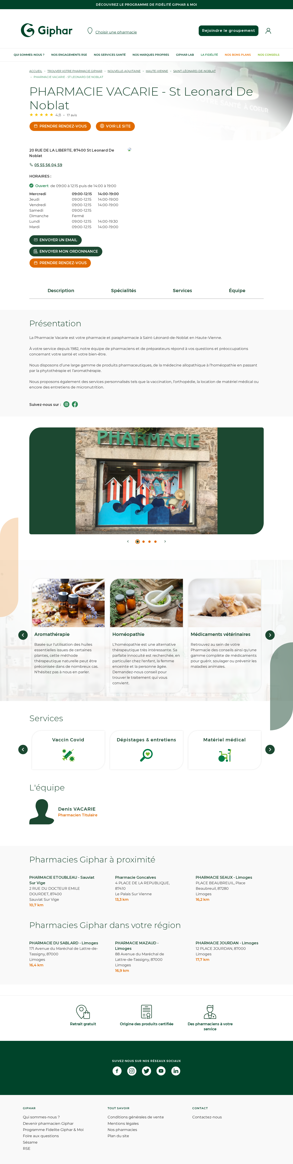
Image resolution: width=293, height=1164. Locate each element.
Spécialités (123, 290)
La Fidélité (209, 54)
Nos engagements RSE (69, 54)
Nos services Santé (110, 54)
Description (61, 290)
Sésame (30, 1142)
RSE (26, 1148)
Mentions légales (123, 1123)
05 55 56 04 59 (48, 165)
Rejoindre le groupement (228, 30)
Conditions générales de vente (136, 1117)
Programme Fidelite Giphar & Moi (53, 1130)
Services (182, 290)
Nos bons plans (238, 54)
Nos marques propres (151, 54)
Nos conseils (268, 54)
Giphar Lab (185, 54)
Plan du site (118, 1136)
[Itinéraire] (196, 150)
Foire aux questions (41, 1136)
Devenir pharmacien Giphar (48, 1123)
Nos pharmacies (122, 1130)
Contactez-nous (207, 1117)
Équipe (237, 290)
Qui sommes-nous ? (29, 54)
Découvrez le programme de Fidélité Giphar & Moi (146, 5)
